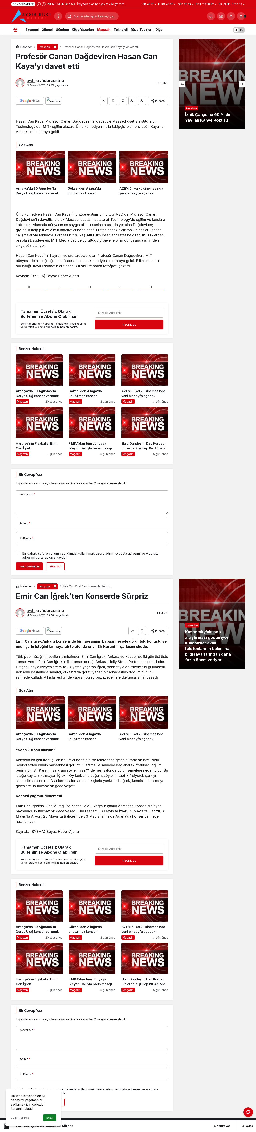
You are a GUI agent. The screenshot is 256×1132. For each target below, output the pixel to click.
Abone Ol (129, 324)
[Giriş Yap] (231, 16)
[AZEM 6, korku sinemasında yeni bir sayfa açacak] (143, 173)
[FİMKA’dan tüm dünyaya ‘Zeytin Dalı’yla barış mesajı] (92, 431)
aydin (31, 80)
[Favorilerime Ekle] (113, 101)
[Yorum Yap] (123, 101)
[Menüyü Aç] (58, 16)
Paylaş (248, 1125)
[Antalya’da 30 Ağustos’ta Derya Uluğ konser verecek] (40, 173)
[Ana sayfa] (15, 29)
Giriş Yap (55, 566)
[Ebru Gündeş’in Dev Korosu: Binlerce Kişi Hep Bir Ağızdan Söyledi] (144, 431)
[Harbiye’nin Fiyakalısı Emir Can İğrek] (39, 431)
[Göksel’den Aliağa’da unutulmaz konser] (92, 173)
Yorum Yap (223, 1125)
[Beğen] (104, 101)
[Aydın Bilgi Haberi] (31, 16)
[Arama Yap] (211, 16)
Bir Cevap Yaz (30, 474)
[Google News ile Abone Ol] (30, 101)
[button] (221, 16)
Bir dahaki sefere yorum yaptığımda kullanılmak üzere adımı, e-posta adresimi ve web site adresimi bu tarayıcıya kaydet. (90, 555)
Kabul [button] (49, 1117)
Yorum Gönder (29, 566)
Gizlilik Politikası (20, 1117)
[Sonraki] (43, 4)
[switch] (239, 29)
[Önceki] (38, 4)
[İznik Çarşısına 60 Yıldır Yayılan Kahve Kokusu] (212, 84)
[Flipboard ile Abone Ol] (53, 101)
